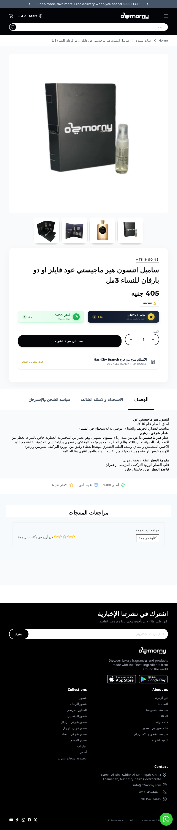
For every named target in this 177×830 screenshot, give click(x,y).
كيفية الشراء (160, 740)
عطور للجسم (78, 740)
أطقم (83, 752)
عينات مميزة (144, 40)
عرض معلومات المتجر (33, 361)
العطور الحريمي (77, 710)
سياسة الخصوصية (156, 710)
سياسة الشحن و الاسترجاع (151, 734)
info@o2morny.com (147, 785)
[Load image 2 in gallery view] (102, 230)
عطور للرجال (78, 704)
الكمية (156, 331)
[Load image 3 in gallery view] (74, 230)
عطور (83, 698)
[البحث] (12, 27)
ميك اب (82, 746)
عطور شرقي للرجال (74, 722)
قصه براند (161, 722)
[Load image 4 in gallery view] (46, 230)
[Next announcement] (147, 4)
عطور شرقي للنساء (74, 734)
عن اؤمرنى (161, 698)
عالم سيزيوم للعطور (155, 728)
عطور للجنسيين (77, 716)
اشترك (19, 634)
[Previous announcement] (30, 4)
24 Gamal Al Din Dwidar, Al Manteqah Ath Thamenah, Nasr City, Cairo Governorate (131, 777)
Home (163, 40)
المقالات (163, 716)
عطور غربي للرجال (75, 728)
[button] (166, 16)
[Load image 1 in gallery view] (131, 230)
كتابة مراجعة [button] (148, 538)
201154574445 (150, 799)
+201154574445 (150, 792)
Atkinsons (147, 259)
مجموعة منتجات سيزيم (72, 758)
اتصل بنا (163, 704)
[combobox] (97, 27)
